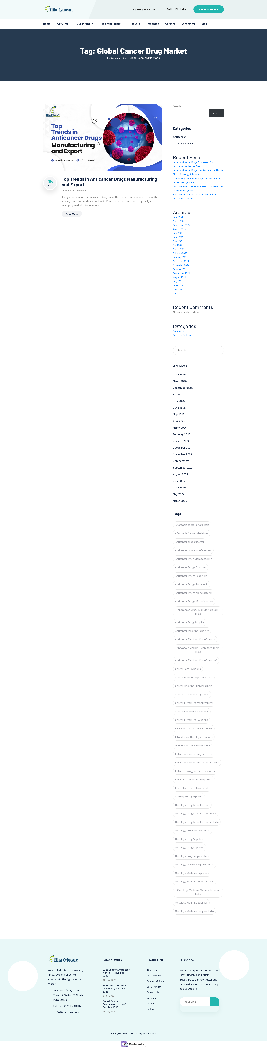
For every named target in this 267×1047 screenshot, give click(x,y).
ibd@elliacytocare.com (143, 9)
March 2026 (179, 220)
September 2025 (181, 224)
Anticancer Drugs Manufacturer (193, 593)
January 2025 (180, 257)
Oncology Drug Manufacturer (192, 805)
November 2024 (181, 265)
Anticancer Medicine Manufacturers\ (196, 660)
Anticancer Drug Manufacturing (193, 559)
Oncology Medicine (184, 143)
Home (47, 23)
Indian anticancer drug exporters (194, 754)
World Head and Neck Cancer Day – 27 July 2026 (114, 988)
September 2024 (181, 273)
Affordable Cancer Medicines (191, 533)
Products (134, 23)
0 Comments (80, 190)
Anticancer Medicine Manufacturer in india (198, 650)
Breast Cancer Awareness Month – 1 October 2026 (114, 1004)
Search (177, 106)
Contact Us (188, 23)
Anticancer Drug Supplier (189, 622)
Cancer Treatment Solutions (191, 720)
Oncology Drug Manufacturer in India (197, 822)
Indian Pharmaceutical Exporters (194, 779)
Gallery (150, 1008)
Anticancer (179, 136)
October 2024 (180, 269)
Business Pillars (111, 23)
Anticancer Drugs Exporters (191, 576)
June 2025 (178, 237)
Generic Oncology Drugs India (192, 745)
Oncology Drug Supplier (189, 839)
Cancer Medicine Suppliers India (193, 686)
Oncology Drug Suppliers (189, 847)
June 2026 (178, 216)
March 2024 (179, 293)
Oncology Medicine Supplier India (194, 911)
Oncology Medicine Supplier (191, 902)
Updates (153, 23)
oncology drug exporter (189, 796)
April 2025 (178, 245)
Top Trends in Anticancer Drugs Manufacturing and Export (109, 181)
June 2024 (178, 285)
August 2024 (179, 277)
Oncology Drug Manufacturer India (195, 813)
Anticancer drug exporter (189, 542)
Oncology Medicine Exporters (192, 873)
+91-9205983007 (71, 1006)
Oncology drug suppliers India (192, 856)
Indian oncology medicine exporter (195, 771)
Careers (170, 23)
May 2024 (178, 289)
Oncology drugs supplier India (192, 830)
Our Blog (151, 997)
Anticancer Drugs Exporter (190, 567)
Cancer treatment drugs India (192, 694)
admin (68, 190)
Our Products (154, 975)
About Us (62, 23)
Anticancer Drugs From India (191, 584)
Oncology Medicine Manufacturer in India (198, 892)
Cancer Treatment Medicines (191, 711)
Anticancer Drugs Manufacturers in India (198, 612)
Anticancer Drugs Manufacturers (194, 601)
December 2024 (181, 261)
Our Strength (85, 23)
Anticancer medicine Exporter (192, 631)
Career (150, 1003)
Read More (72, 213)
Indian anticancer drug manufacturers (197, 762)
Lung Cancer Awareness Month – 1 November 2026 (116, 972)
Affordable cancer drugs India (192, 525)
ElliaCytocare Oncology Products (193, 728)
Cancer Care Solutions (188, 669)
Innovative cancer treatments (192, 788)
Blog (204, 23)
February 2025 (180, 253)
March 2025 (179, 249)
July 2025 (178, 232)
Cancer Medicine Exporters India (193, 677)
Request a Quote (208, 9)
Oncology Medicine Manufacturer (194, 881)
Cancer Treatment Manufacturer (194, 703)
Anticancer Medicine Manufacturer (195, 639)
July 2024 (178, 281)
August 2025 (179, 228)
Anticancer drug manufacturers (193, 550)
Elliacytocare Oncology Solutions (194, 737)
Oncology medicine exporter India (194, 864)
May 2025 (177, 241)
